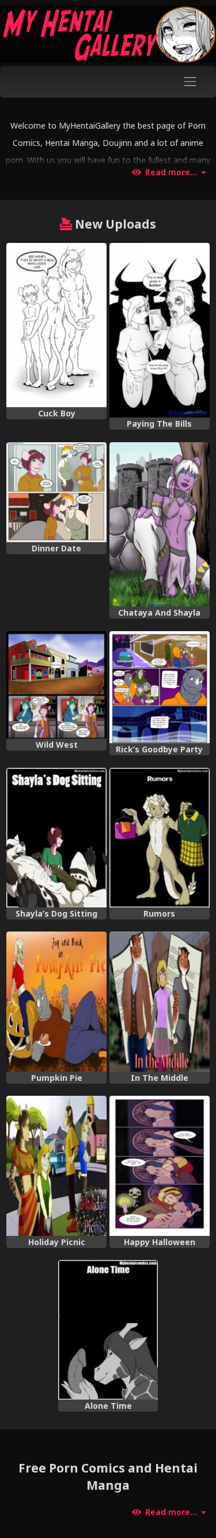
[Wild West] (56, 685)
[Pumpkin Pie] (56, 1001)
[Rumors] (159, 837)
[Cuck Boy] (56, 325)
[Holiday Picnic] (56, 1165)
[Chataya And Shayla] (159, 524)
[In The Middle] (159, 1001)
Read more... (171, 172)
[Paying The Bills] (159, 330)
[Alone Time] (108, 1330)
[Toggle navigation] (190, 82)
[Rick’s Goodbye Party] (159, 687)
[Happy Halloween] (159, 1165)
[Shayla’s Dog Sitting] (56, 837)
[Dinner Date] (56, 492)
